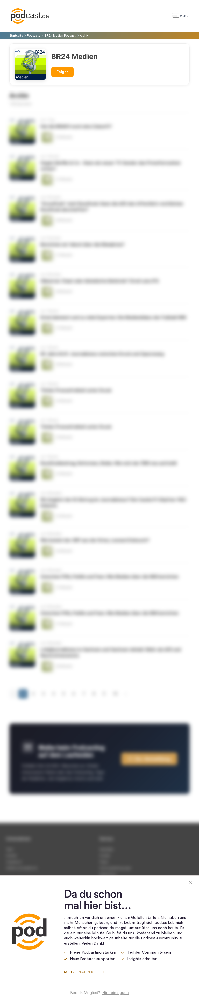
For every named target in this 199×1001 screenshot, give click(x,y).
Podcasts (33, 35)
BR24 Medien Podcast (60, 35)
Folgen (62, 72)
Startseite (16, 35)
